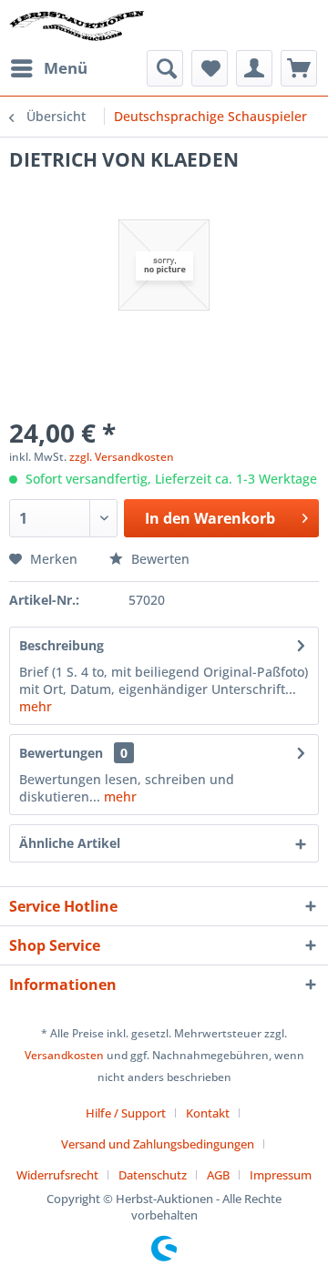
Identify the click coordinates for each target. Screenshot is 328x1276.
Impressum (281, 1175)
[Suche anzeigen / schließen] (165, 68)
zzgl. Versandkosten (121, 456)
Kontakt (208, 1113)
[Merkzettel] (209, 68)
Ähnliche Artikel (69, 843)
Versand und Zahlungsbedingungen (157, 1144)
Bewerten (159, 558)
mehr (35, 706)
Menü (65, 67)
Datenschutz (152, 1175)
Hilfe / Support (126, 1113)
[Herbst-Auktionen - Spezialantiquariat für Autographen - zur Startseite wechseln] (77, 25)
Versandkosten (64, 1055)
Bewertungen (61, 752)
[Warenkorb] (299, 68)
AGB (218, 1175)
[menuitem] (48, 68)
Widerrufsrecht (57, 1175)
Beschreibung (61, 645)
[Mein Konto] (254, 68)
